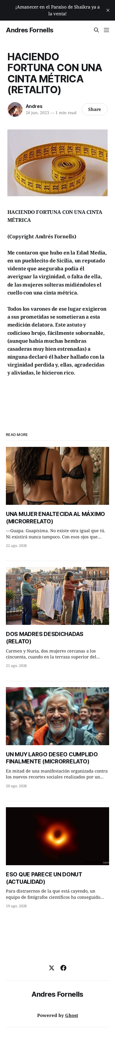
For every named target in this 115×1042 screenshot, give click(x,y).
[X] (52, 968)
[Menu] (106, 30)
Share (94, 109)
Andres (34, 106)
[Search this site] (96, 30)
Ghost (71, 1015)
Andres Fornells (29, 30)
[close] (108, 10)
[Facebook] (63, 968)
